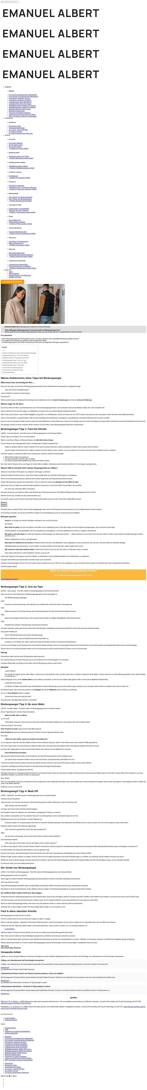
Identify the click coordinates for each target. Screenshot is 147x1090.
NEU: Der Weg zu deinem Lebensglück (23, 116)
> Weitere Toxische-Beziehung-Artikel (22, 233)
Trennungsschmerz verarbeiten (20, 266)
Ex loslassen (13, 176)
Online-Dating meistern (17, 222)
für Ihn (132, 939)
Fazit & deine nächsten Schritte (13, 370)
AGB (6, 1030)
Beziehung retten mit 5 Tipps (19, 156)
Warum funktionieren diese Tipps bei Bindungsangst (19, 353)
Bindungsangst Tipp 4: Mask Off (13, 365)
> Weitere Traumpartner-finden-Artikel (22, 212)
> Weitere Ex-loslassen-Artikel (19, 178)
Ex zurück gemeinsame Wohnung (21, 133)
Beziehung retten (15, 126)
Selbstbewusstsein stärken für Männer (22, 107)
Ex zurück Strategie (16, 143)
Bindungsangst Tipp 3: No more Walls (15, 362)
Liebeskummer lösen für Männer (20, 102)
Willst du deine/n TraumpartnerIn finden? (16, 358)
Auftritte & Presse (15, 277)
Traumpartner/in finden (17, 128)
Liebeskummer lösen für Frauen (20, 104)
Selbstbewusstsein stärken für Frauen (22, 105)
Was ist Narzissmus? (16, 243)
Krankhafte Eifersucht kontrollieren (21, 255)
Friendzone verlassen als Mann (20, 100)
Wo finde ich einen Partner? (18, 210)
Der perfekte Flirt (15, 220)
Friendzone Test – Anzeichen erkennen (22, 187)
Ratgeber (8, 1037)
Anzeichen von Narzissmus (18, 241)
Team (11, 272)
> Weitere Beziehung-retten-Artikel (21, 158)
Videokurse (9, 1063)
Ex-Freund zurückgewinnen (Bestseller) (23, 95)
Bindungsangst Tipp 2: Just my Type (14, 360)
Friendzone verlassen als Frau (19, 98)
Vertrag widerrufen (11, 1033)
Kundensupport (10, 1028)
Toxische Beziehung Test (17, 232)
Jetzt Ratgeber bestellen (9, 579)
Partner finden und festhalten (19, 209)
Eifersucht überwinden (17, 111)
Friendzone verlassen (16, 185)
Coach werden (10, 1018)
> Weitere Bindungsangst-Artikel (20, 201)
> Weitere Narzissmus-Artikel (19, 245)
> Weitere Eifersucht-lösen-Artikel (20, 256)
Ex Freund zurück (15, 147)
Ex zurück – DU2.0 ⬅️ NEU (14, 1069)
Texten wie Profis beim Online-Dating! (22, 114)
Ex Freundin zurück (16, 145)
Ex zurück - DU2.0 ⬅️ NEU (18, 130)
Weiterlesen (5, 967)
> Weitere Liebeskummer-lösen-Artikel (22, 268)
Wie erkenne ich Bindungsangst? (20, 197)
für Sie (124, 939)
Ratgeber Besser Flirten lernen (20, 109)
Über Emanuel (14, 273)
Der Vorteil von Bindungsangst (12, 367)
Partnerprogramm (11, 1020)
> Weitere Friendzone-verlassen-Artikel (22, 189)
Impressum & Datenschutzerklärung (17, 1031)
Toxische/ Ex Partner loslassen (20, 113)
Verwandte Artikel (8, 372)
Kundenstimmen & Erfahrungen (20, 275)
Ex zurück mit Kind (15, 132)
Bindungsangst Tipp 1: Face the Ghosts (15, 355)
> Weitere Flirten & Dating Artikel (20, 224)
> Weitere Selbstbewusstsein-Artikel (21, 168)
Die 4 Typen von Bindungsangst (20, 199)
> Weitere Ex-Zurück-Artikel (18, 148)
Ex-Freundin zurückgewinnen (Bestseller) (23, 96)
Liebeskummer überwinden (18, 264)
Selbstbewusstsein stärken (18, 166)
